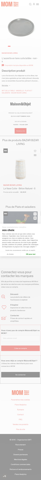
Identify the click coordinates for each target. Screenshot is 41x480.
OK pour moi (30, 254)
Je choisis (10, 254)
